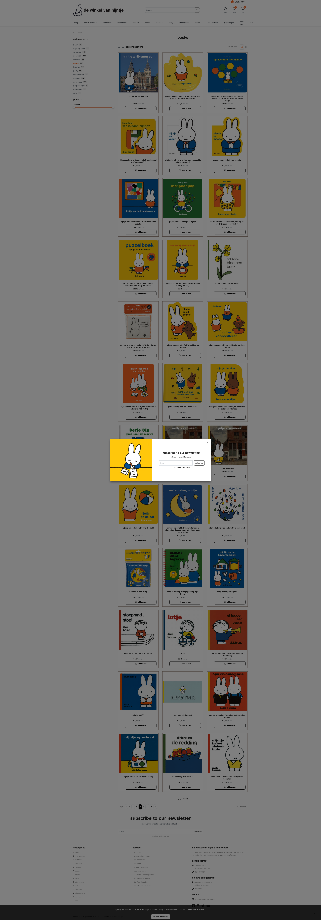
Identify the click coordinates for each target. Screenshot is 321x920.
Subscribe (199, 463)
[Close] (207, 442)
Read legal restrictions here (181, 467)
